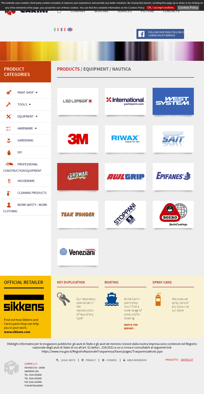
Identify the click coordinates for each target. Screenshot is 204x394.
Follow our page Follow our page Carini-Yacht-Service (171, 34)
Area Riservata (137, 360)
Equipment (26, 116)
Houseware (26, 181)
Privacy (91, 360)
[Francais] (63, 32)
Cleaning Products (32, 193)
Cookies (111, 360)
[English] (70, 32)
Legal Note (68, 360)
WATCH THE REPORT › (131, 327)
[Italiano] (56, 32)
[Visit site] (78, 101)
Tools (22, 104)
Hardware (25, 128)
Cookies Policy (188, 7)
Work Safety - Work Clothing (25, 208)
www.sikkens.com (17, 332)
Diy (20, 152)
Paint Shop (26, 92)
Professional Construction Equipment (22, 168)
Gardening (25, 140)
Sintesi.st (187, 359)
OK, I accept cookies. (161, 7)
